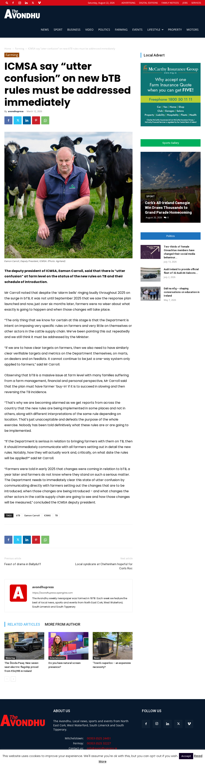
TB (56, 515)
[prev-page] (6, 678)
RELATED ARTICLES (24, 624)
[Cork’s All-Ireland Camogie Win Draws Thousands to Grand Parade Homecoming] (171, 187)
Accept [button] (186, 756)
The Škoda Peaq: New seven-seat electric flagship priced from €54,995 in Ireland (21, 666)
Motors (193, 29)
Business (73, 29)
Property (175, 29)
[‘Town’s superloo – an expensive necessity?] (113, 645)
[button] (7, 2)
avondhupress (15, 111)
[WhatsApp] (45, 120)
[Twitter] (33, 3)
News (45, 29)
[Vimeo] (39, 3)
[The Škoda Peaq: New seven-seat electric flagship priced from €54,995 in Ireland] (24, 645)
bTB (18, 515)
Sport (58, 29)
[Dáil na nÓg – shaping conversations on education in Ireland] (151, 294)
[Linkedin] (26, 3)
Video (89, 29)
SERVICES (196, 2)
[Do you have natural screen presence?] (68, 645)
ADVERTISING (128, 2)
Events (137, 29)
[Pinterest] (36, 120)
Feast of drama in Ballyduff (22, 564)
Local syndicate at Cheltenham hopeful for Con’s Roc (104, 566)
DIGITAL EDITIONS (148, 2)
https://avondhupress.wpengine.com (52, 592)
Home (7, 48)
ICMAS (47, 515)
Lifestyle (153, 29)
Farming (121, 29)
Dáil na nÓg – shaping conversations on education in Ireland (181, 292)
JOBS (185, 2)
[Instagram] (20, 3)
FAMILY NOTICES (170, 2)
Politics (104, 29)
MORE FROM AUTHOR (62, 624)
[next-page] (13, 678)
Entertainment (57, 657)
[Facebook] (13, 3)
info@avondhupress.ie (102, 748)
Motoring (10, 657)
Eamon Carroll (32, 515)
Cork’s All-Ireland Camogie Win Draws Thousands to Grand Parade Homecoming (168, 207)
